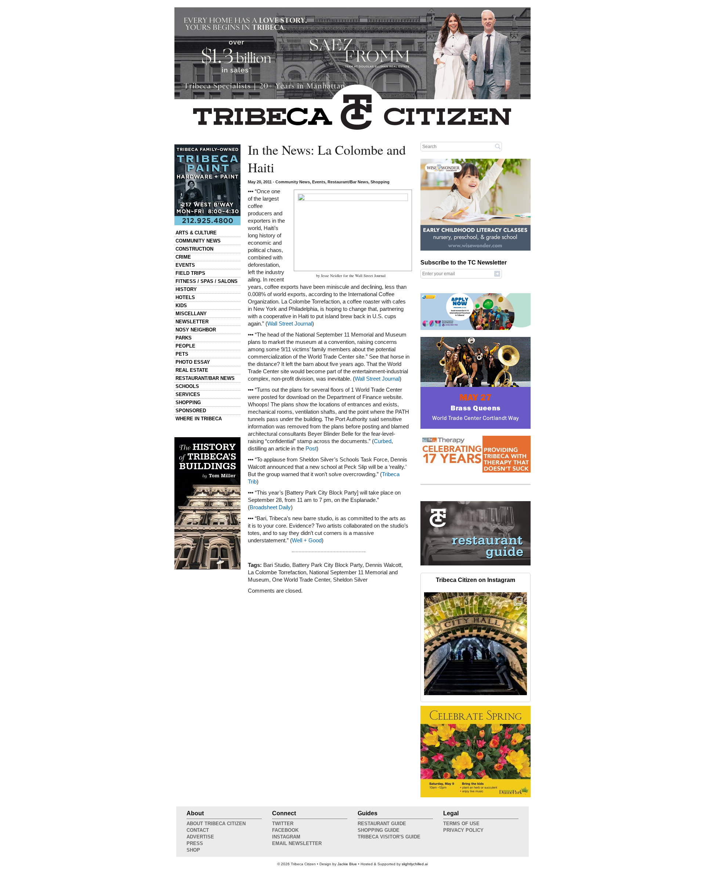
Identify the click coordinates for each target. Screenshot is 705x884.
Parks (184, 338)
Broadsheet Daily (270, 507)
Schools (187, 386)
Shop (193, 850)
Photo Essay (193, 362)
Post (311, 449)
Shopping (188, 402)
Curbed (382, 441)
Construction (194, 249)
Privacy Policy (463, 830)
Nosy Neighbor (196, 330)
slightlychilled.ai (415, 864)
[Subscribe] (497, 273)
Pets (182, 354)
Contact (198, 830)
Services (188, 394)
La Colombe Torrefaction (277, 572)
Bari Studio (276, 565)
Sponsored (191, 410)
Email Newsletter (297, 843)
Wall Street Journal (289, 324)
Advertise (200, 837)
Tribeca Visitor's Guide (389, 837)
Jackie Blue (347, 864)
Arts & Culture (196, 233)
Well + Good (307, 540)
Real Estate (192, 370)
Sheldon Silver (350, 580)
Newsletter (192, 321)
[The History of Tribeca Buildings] (207, 503)
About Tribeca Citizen (216, 823)
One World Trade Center (301, 580)
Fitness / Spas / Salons (207, 281)
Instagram (286, 837)
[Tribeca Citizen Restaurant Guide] (475, 564)
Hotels (185, 297)
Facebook (285, 830)
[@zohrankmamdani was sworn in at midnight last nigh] (475, 643)
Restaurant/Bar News (205, 378)
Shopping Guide (379, 830)
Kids (181, 305)
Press (195, 843)
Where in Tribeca (199, 418)
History (186, 289)
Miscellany (191, 313)
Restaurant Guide (382, 823)
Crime (183, 257)
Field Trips (190, 273)
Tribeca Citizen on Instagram (475, 580)
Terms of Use (461, 823)
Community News (198, 241)
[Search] (498, 146)
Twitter (282, 823)
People (185, 346)
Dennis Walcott (383, 565)
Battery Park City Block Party (327, 565)
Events (185, 265)
